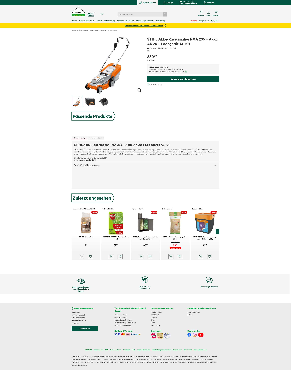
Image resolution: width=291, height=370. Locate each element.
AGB (106, 350)
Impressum (98, 350)
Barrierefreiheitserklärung (195, 350)
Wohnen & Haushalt (125, 21)
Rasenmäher (103, 30)
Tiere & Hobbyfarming (105, 21)
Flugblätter (204, 21)
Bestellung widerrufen (161, 350)
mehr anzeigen (156, 325)
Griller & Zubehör (120, 317)
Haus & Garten (75, 30)
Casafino (154, 317)
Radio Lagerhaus (193, 312)
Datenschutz (115, 350)
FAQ (133, 350)
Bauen (74, 21)
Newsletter (177, 350)
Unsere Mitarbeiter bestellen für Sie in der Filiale (166, 70)
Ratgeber (215, 21)
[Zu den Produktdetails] (81, 256)
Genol (153, 323)
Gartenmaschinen (94, 30)
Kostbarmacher (156, 312)
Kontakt (126, 350)
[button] (78, 11)
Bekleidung (160, 21)
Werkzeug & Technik (144, 21)
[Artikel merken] (149, 84)
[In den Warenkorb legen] (111, 256)
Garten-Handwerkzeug (122, 325)
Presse (189, 315)
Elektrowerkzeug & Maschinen (125, 323)
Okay (153, 320)
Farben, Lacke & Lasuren (123, 320)
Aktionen (193, 21)
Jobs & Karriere (143, 350)
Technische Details (96, 138)
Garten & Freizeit (86, 21)
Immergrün (155, 315)
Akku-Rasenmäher (112, 30)
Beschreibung (79, 138)
